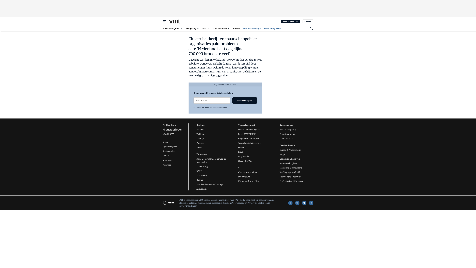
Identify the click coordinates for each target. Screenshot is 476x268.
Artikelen (200, 129)
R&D (240, 167)
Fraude (241, 147)
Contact (166, 156)
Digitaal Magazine (170, 146)
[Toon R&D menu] (208, 28)
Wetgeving (201, 154)
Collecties (169, 125)
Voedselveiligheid (246, 125)
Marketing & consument (291, 168)
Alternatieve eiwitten (247, 172)
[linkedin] (304, 203)
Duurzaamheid (287, 125)
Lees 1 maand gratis (290, 21)
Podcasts (200, 143)
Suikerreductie (245, 177)
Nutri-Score (201, 175)
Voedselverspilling (288, 129)
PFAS (240, 152)
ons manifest (223, 200)
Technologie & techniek (290, 177)
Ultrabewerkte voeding (248, 181)
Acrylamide (243, 156)
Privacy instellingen (188, 206)
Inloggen (307, 21)
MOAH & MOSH (245, 161)
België (282, 154)
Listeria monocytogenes (249, 129)
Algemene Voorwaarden (233, 203)
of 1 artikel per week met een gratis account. (210, 108)
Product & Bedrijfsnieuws (291, 181)
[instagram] (311, 203)
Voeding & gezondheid (290, 172)
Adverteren (167, 160)
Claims (199, 180)
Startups (200, 138)
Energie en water (287, 134)
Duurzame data (286, 138)
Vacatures (167, 165)
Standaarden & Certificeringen (210, 184)
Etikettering (202, 166)
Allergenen (201, 189)
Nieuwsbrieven (172, 129)
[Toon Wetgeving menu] (197, 28)
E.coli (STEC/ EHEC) (247, 134)
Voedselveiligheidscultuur (249, 143)
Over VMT (169, 133)
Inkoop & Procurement (290, 150)
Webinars (200, 134)
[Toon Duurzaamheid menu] (228, 28)
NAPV (199, 171)
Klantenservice (169, 151)
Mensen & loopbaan (289, 163)
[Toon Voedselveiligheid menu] (181, 28)
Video (199, 147)
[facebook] (290, 203)
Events (165, 142)
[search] (311, 28)
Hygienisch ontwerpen (248, 138)
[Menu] (165, 21)
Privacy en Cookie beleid (259, 203)
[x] (297, 203)
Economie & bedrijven (290, 159)
